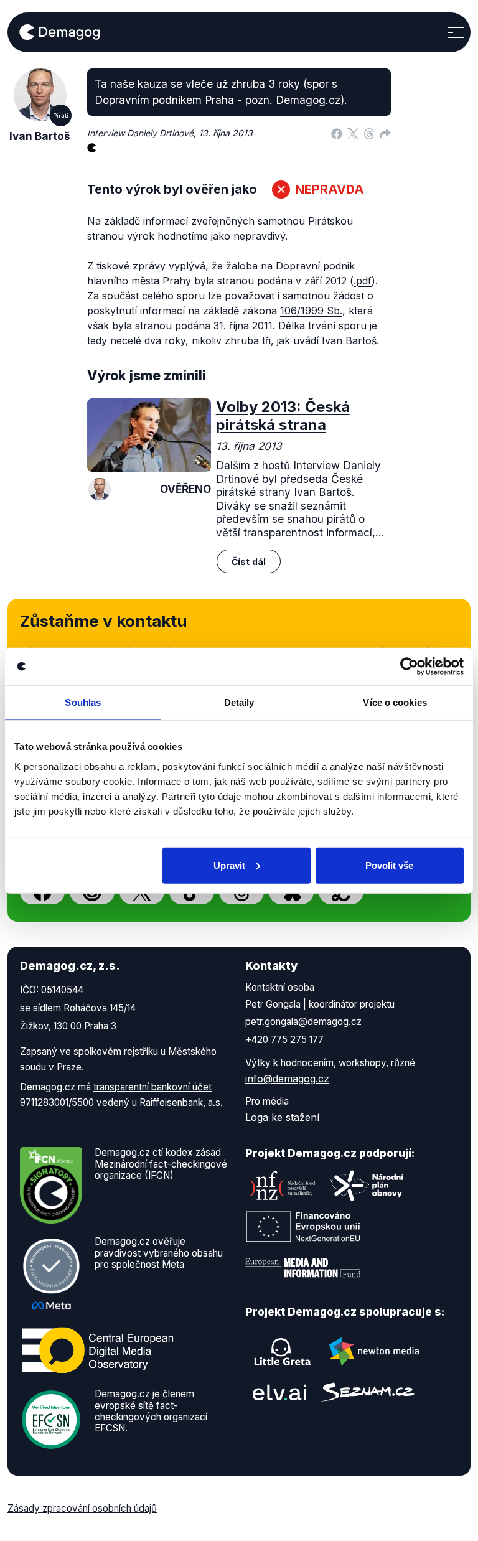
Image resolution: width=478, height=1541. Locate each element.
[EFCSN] (51, 1419)
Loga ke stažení (282, 1117)
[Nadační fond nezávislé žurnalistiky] (282, 1185)
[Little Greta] (282, 1351)
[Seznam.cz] (368, 1392)
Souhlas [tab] (83, 702)
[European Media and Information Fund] (303, 1267)
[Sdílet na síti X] (352, 133)
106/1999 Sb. (311, 310)
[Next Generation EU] (303, 1226)
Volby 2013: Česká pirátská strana (283, 416)
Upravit (229, 864)
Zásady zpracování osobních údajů (82, 1508)
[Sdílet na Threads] (369, 133)
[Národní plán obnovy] (367, 1185)
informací (165, 221)
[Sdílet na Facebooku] (336, 133)
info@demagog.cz (287, 1078)
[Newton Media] (374, 1351)
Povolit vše (389, 864)
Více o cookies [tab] (394, 702)
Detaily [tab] (239, 702)
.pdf (363, 280)
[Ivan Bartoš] (99, 489)
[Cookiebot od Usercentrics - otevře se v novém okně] (409, 666)
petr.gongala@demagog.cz (303, 1022)
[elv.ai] (279, 1392)
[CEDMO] (98, 1350)
